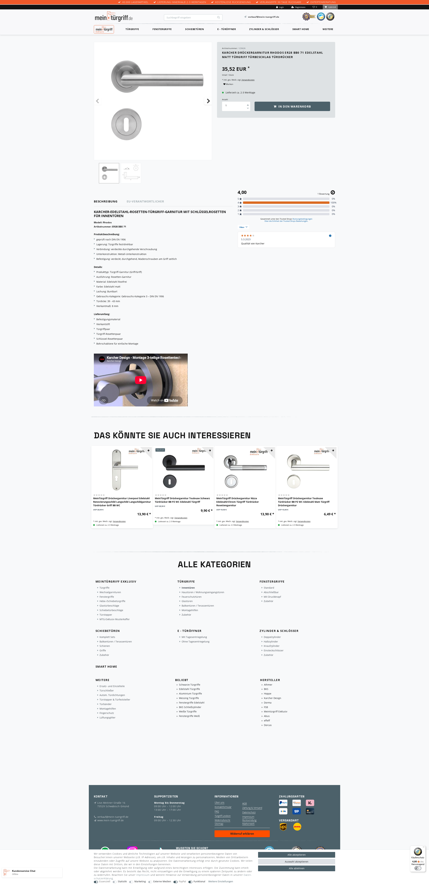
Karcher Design (272, 698)
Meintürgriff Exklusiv (275, 711)
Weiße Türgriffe (188, 711)
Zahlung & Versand (252, 807)
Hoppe (267, 693)
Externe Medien (162, 881)
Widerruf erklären (242, 834)
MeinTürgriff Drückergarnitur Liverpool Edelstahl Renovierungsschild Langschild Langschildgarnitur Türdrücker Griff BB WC (122, 502)
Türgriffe (132, 29)
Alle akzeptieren (297, 854)
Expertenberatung (323, 2)
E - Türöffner (226, 29)
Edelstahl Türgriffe (189, 689)
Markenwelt (248, 823)
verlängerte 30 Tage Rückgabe (280, 2)
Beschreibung (105, 201)
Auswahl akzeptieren (296, 861)
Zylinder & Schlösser (264, 29)
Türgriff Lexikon (223, 815)
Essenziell (104, 881)
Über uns (219, 802)
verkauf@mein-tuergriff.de (263, 16)
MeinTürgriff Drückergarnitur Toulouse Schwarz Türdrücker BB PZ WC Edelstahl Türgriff (182, 500)
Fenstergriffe (162, 29)
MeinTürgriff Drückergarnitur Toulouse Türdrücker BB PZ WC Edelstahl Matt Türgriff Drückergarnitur (303, 502)
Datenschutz (249, 812)
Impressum (248, 816)
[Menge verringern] (248, 108)
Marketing (140, 881)
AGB (244, 803)
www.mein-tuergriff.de (110, 820)
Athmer (268, 684)
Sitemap (219, 823)
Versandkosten (248, 80)
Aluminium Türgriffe (190, 693)
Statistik (122, 881)
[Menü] (424, 848)
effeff (267, 720)
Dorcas (268, 725)
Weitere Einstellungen (220, 881)
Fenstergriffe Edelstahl (191, 702)
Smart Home (300, 29)
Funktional (199, 881)
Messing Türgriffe (189, 698)
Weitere (328, 29)
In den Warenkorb (294, 106)
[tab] (110, 201)
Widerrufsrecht (222, 820)
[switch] (418, 868)
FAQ (217, 811)
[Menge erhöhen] (248, 104)
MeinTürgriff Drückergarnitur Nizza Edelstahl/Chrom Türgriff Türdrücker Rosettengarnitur (237, 502)
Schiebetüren (194, 29)
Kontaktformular (223, 807)
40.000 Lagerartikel (135, 2)
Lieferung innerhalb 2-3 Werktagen (181, 2)
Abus (267, 716)
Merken (229, 84)
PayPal (182, 881)
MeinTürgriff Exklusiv (103, 29)
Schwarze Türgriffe (189, 684)
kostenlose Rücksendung (233, 2)
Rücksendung (249, 820)
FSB (266, 707)
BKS (266, 689)
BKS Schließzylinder (190, 707)
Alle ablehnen (296, 868)
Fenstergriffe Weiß (189, 716)
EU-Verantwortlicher (145, 201)
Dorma (267, 702)
